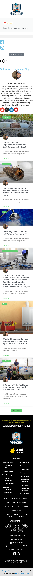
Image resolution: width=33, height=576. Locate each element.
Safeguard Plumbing (8, 571)
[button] (16, 36)
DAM (20, 562)
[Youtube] (16, 109)
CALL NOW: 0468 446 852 (16, 426)
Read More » (6, 158)
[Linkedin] (11, 109)
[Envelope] (2, 109)
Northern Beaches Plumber (16, 507)
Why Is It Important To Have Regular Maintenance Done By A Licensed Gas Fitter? (15, 341)
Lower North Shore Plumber (16, 498)
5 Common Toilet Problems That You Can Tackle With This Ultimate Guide (15, 387)
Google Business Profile (22, 573)
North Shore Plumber (16, 502)
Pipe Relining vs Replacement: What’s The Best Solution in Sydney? (14, 144)
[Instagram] (7, 109)
